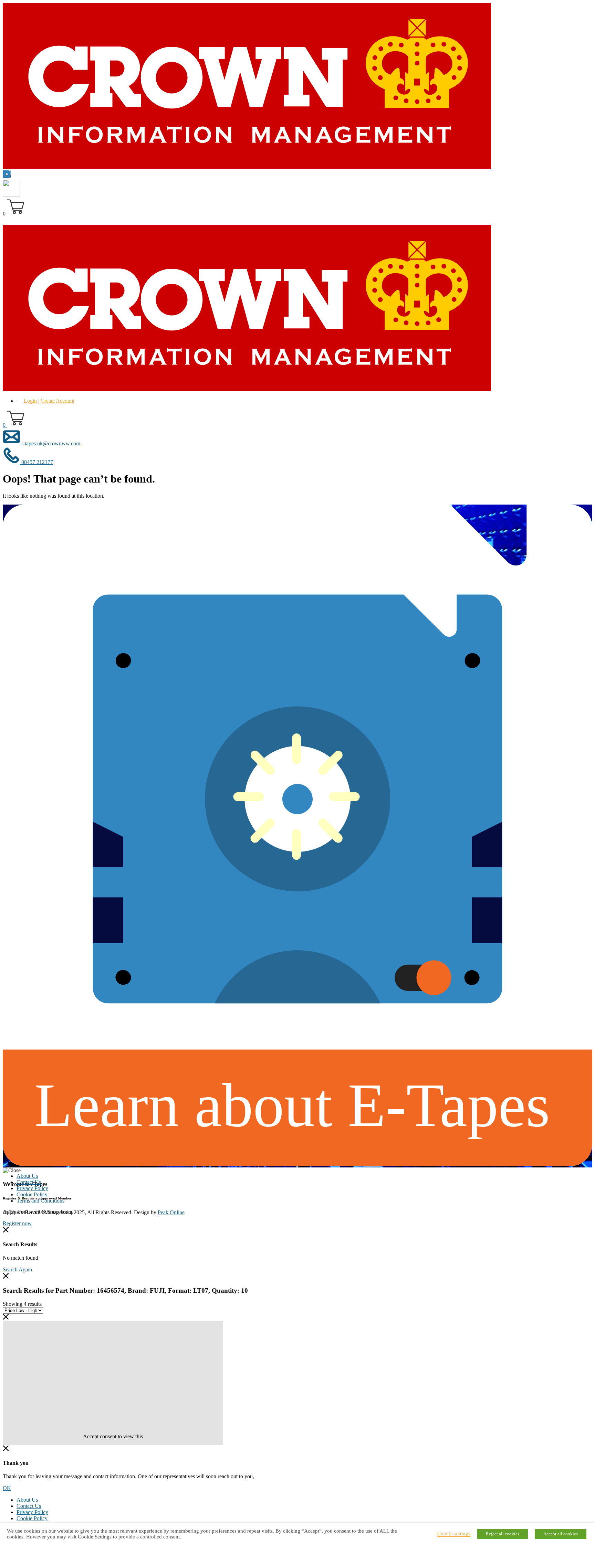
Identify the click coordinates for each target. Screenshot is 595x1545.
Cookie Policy (32, 1194)
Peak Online (171, 1212)
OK (7, 1488)
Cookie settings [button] (453, 1533)
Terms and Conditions (40, 1201)
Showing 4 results (22, 1304)
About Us (27, 1176)
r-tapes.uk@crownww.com (50, 443)
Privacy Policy (32, 1188)
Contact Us (29, 1182)
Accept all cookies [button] (560, 1533)
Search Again (17, 1269)
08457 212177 (36, 462)
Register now (17, 1223)
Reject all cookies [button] (502, 1533)
